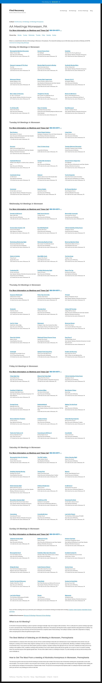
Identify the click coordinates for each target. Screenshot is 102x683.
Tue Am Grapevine (70, 175)
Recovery (12, 146)
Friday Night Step (14, 376)
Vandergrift (13, 351)
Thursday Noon (42, 309)
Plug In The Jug (69, 270)
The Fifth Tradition (42, 457)
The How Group (69, 256)
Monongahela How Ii (15, 552)
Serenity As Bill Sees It (16, 213)
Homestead (13, 189)
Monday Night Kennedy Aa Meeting (47, 65)
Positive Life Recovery (71, 351)
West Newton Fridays (70, 390)
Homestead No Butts (70, 500)
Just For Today (14, 323)
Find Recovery (16, 10)
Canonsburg (13, 514)
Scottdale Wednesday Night (45, 270)
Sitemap (32, 676)
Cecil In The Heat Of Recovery (18, 581)
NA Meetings (72, 10)
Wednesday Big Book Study (45, 242)
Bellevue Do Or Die (42, 538)
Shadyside (13, 309)
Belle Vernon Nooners (43, 213)
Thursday (38, 35)
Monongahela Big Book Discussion (19, 51)
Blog (91, 10)
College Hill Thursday (70, 309)
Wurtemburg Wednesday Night (18, 242)
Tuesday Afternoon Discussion (73, 146)
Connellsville (68, 433)
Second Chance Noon (43, 51)
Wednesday (31, 35)
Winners (67, 471)
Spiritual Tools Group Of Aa (45, 351)
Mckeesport (41, 323)
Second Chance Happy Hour (72, 160)
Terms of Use (26, 676)
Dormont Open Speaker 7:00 (17, 227)
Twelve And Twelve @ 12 (16, 433)
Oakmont (40, 175)
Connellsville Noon (43, 514)
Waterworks (68, 595)
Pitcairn (40, 595)
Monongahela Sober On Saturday (19, 457)
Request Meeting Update (41, 676)
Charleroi (71, 609)
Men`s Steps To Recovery (17, 93)
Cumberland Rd (14, 270)
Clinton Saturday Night (71, 457)
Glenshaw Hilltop (42, 390)
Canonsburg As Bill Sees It (45, 433)
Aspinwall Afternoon (15, 160)
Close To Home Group (43, 146)
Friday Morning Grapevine (72, 418)
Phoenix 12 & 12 (69, 79)
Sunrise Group (69, 567)
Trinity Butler (41, 581)
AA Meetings (63, 10)
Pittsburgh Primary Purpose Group (47, 337)
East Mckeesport (69, 108)
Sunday (54, 35)
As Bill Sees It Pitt (42, 500)
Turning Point (41, 471)
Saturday (48, 35)
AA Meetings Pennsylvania (36, 21)
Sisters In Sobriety (15, 256)
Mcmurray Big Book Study (72, 242)
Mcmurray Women (70, 323)
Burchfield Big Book (43, 227)
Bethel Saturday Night (16, 485)
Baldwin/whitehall (42, 404)
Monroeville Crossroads (71, 213)
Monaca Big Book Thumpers (17, 418)
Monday (20, 35)
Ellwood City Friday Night (44, 376)
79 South (67, 294)
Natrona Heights (42, 189)
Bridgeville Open (14, 567)
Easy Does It (68, 337)
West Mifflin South (42, 256)
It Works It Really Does (43, 485)
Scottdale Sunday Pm (70, 552)
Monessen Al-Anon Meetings (43, 615)
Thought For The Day (43, 93)
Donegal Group (14, 404)
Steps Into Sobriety (15, 337)
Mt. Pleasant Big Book (71, 189)
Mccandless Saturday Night (17, 500)
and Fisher (12, 611)
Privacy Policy (19, 676)
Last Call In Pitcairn (70, 514)
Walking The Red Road (71, 404)
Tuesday (25, 35)
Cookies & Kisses (42, 418)
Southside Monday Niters (71, 65)
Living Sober (68, 132)
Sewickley (67, 51)
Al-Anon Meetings (83, 10)
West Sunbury (14, 132)
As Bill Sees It (68, 485)
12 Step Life (49, 676)
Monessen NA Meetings (30, 615)
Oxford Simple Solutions (44, 132)
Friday (43, 35)
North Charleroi (77, 609)
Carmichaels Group (15, 175)
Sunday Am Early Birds (71, 581)
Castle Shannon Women (44, 567)
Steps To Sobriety (42, 108)
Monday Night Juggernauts (45, 79)
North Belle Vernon (86, 609)
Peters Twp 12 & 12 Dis (44, 294)
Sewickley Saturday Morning (17, 471)
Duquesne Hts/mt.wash (16, 294)
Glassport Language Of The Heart (19, 65)
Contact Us (56, 676)
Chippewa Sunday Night (16, 538)
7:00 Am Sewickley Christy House (74, 227)
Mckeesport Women (15, 79)
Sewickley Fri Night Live (16, 390)
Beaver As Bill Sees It (70, 93)
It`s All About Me (14, 108)
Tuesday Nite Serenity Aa (44, 160)
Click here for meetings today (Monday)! (19, 42)
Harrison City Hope (70, 538)
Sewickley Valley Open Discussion (47, 552)
